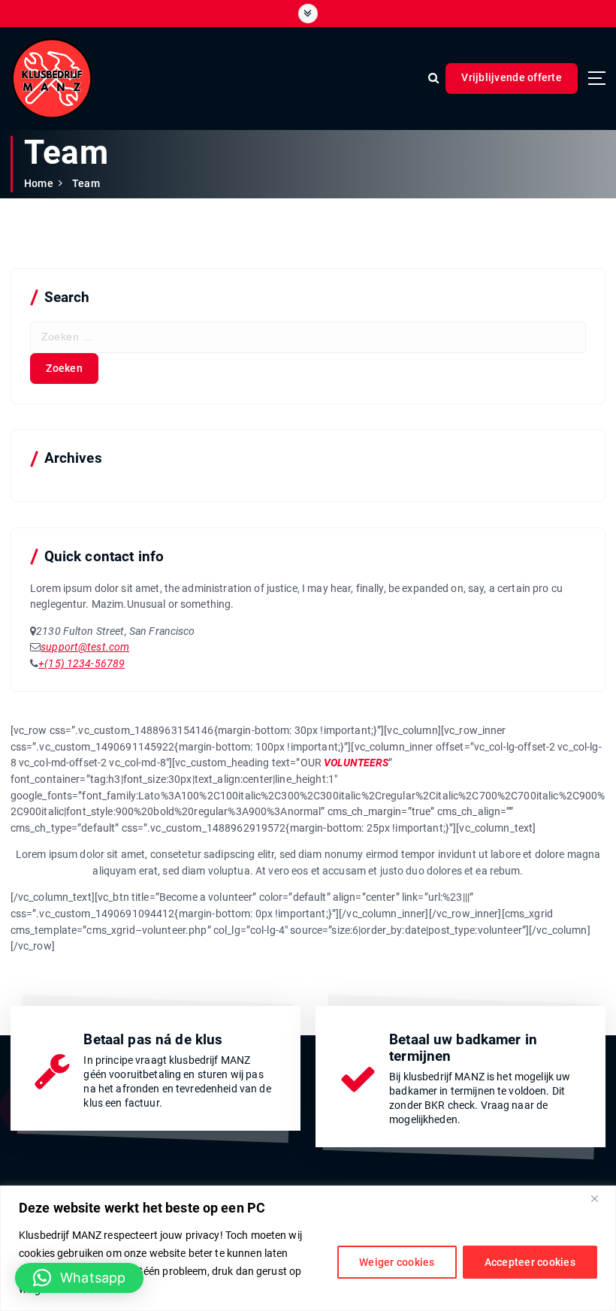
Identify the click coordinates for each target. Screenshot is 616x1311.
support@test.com (85, 647)
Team (86, 183)
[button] (79, 1278)
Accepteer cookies (530, 1262)
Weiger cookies (397, 1262)
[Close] (600, 1198)
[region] (308, 1248)
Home (38, 183)
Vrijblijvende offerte (511, 77)
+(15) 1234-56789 (81, 663)
